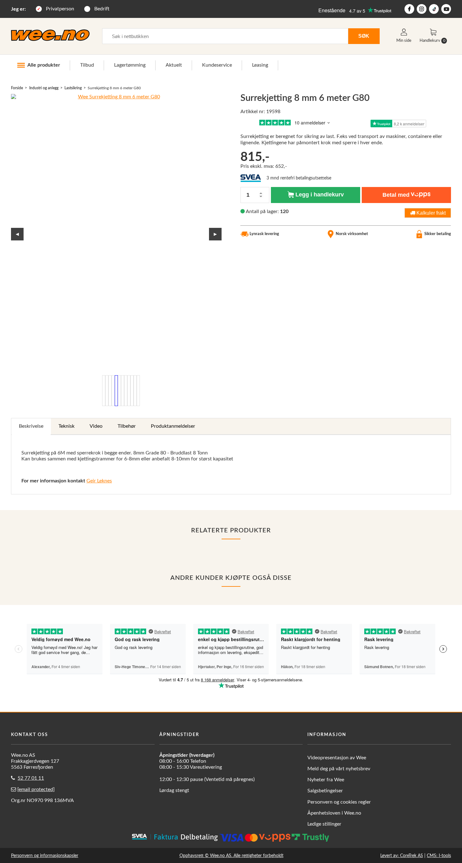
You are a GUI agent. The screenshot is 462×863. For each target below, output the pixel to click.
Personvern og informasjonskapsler (44, 855)
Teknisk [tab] (66, 426)
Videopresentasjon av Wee (336, 757)
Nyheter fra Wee (325, 779)
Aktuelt (174, 65)
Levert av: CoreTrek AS (401, 855)
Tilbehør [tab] (127, 426)
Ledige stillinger (324, 824)
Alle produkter (43, 65)
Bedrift (101, 8)
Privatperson (60, 8)
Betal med (396, 195)
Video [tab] (96, 426)
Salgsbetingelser (325, 790)
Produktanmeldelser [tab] (173, 426)
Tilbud (87, 65)
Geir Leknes (99, 480)
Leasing (260, 65)
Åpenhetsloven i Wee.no (334, 813)
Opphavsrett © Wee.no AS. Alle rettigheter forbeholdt (231, 855)
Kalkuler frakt (430, 213)
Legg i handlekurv (319, 194)
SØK (363, 36)
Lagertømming (130, 65)
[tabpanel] (231, 465)
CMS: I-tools (439, 855)
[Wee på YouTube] (446, 9)
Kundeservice (217, 65)
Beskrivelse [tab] (31, 426)
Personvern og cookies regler (339, 802)
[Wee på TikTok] (434, 9)
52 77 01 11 (31, 778)
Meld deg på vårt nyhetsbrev (338, 768)
